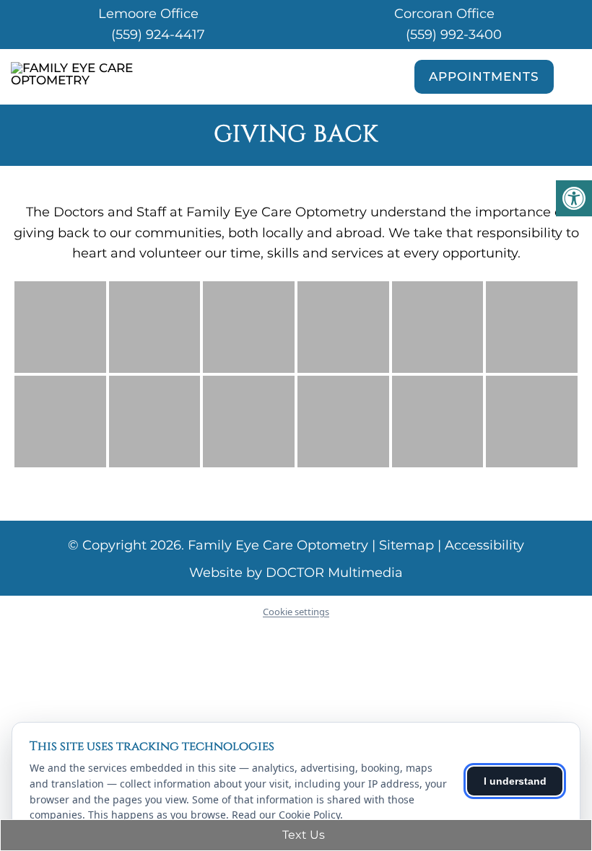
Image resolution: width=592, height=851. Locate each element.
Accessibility (484, 545)
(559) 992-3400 (454, 35)
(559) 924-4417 (158, 35)
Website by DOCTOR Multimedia (296, 573)
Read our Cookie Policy (286, 814)
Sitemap (406, 545)
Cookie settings (296, 611)
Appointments (484, 76)
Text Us (302, 835)
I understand (515, 781)
